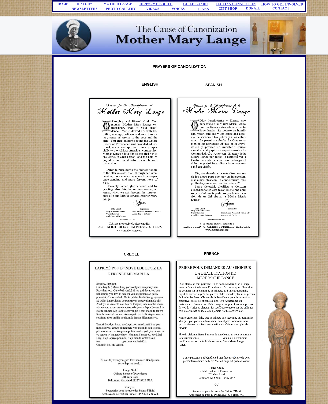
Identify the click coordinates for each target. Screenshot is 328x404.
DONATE (253, 8)
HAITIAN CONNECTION (236, 4)
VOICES (178, 9)
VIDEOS (152, 9)
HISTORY (84, 4)
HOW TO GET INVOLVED (282, 4)
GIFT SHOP (227, 8)
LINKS (203, 9)
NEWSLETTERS (84, 9)
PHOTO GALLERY (121, 9)
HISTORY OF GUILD (156, 4)
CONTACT (280, 8)
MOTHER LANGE (117, 4)
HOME (63, 4)
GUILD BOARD (195, 4)
